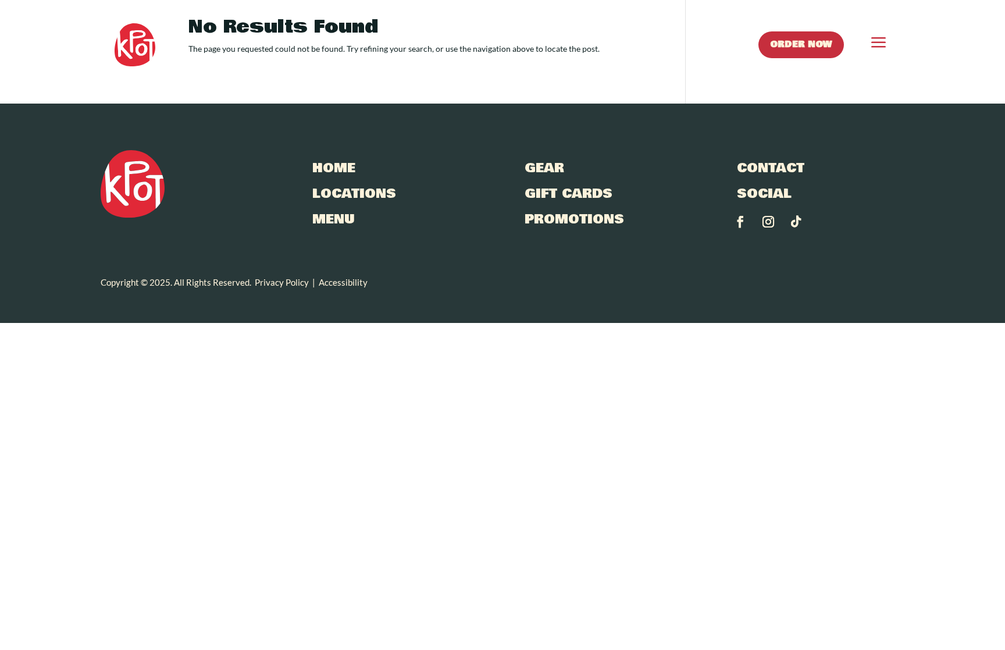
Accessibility (343, 282)
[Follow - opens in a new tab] (740, 221)
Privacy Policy (282, 282)
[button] (867, 45)
